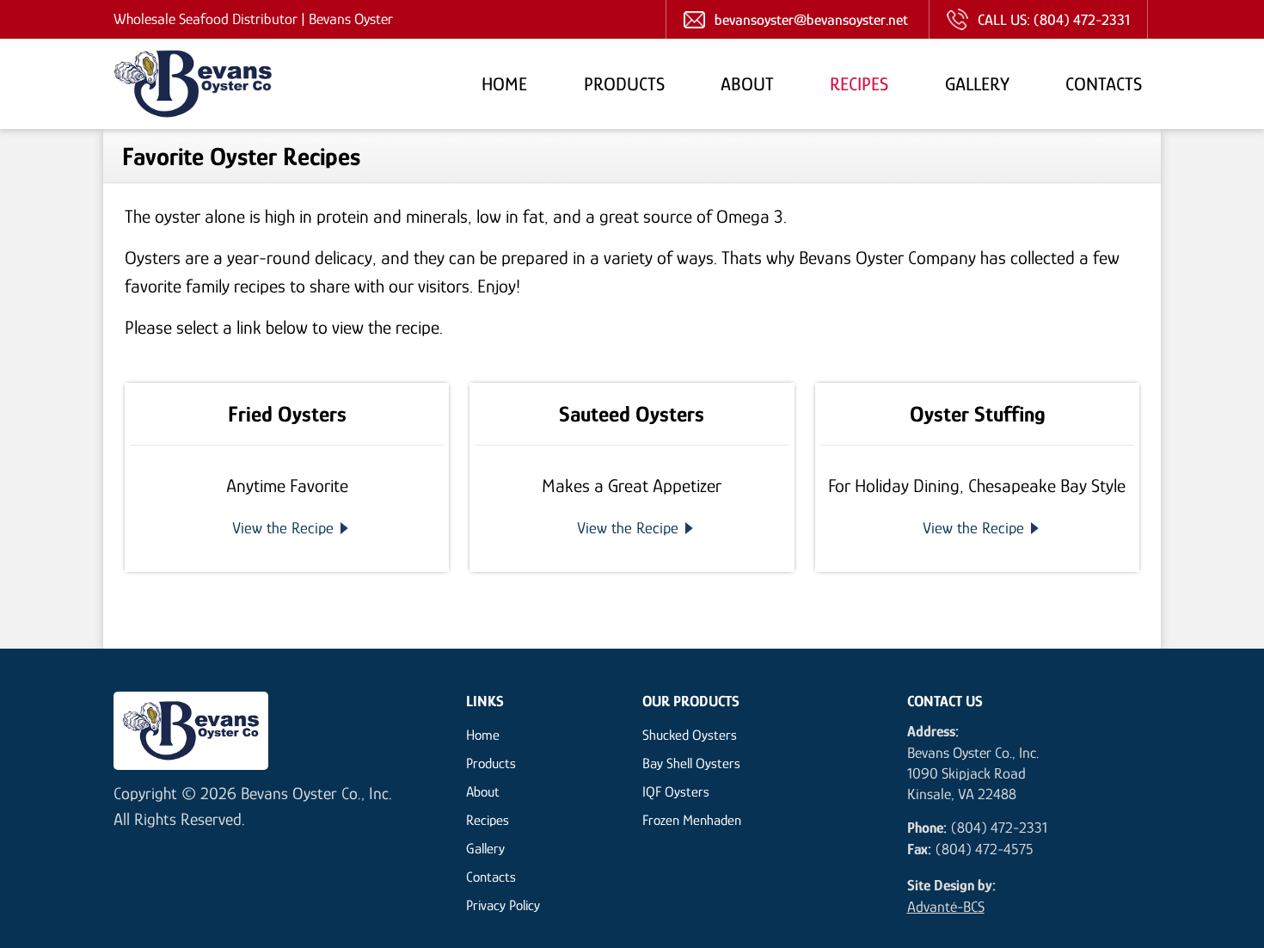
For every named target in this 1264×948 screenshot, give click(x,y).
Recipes (859, 83)
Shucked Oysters (689, 734)
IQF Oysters (675, 791)
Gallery (977, 83)
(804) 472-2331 (1082, 18)
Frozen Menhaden (691, 819)
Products (624, 83)
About (747, 83)
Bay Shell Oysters (691, 763)
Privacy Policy (503, 905)
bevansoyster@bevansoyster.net (811, 18)
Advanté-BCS (946, 905)
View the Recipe (283, 527)
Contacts (1103, 83)
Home (504, 83)
